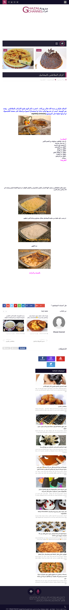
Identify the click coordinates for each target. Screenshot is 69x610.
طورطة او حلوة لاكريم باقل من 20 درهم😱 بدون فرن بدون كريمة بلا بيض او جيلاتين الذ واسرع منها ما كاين (51, 468)
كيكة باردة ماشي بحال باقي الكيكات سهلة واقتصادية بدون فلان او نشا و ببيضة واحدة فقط (18, 63)
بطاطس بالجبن (62, 406)
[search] (5, 2)
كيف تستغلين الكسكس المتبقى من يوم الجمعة (53, 447)
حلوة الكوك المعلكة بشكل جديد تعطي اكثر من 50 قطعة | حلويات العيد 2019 (52, 535)
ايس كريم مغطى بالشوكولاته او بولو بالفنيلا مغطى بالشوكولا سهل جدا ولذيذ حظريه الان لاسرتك (52, 490)
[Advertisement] (34, 27)
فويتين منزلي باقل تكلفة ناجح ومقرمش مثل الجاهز (52, 554)
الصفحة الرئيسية (50, 79)
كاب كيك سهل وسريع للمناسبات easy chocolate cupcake (52, 513)
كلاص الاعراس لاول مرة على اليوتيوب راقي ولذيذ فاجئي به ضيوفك (50, 62)
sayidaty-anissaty (38, 113)
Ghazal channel (43, 333)
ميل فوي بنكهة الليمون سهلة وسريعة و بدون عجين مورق (52, 427)
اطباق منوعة (42, 79)
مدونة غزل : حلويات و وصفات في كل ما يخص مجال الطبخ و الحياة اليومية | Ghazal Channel (32, 609)
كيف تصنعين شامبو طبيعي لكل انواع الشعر (54, 386)
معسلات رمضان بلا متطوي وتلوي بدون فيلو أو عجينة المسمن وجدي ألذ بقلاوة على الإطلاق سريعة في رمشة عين (51, 576)
